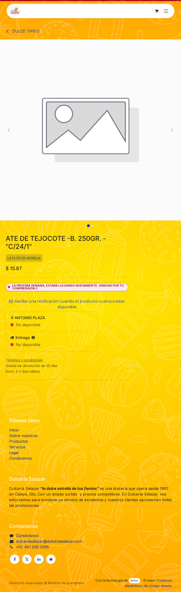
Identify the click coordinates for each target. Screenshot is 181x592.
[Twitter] (27, 559)
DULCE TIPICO (25, 31)
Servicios (17, 447)
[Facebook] (14, 559)
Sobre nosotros (23, 435)
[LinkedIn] (39, 559)
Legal (14, 452)
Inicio (14, 430)
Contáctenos (20, 458)
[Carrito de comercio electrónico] (156, 11)
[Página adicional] (51, 559)
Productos (18, 441)
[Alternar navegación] (166, 11)
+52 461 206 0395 (32, 547)
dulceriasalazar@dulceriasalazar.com (49, 541)
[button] (9, 130)
